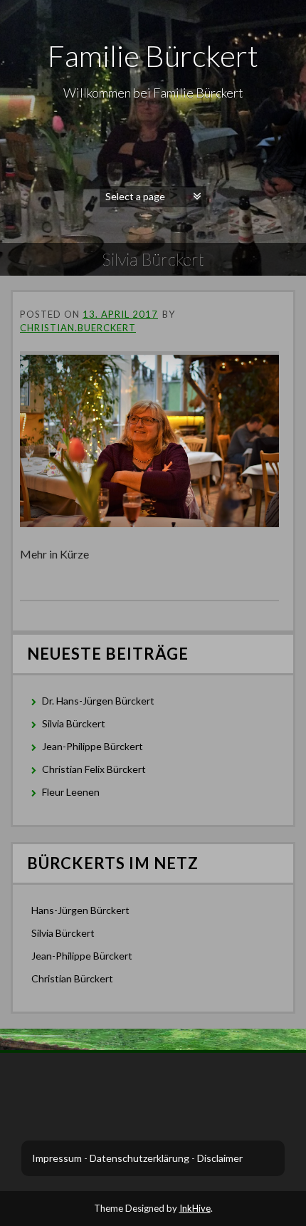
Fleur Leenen (71, 792)
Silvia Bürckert (73, 723)
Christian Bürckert (72, 978)
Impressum (57, 1158)
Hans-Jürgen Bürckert (80, 910)
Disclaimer (220, 1158)
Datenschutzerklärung (139, 1158)
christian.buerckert (78, 327)
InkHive (195, 1208)
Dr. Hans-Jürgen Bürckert (98, 701)
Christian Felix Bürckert (94, 769)
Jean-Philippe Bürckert (92, 746)
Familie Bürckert (153, 55)
